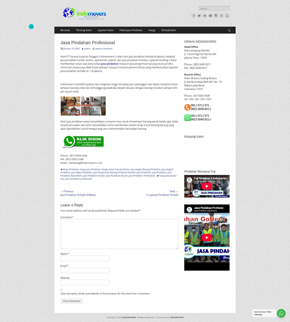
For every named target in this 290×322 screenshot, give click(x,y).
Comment (67, 217)
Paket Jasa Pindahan (130, 30)
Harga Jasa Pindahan (90, 169)
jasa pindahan (110, 63)
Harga (151, 30)
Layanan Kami (105, 30)
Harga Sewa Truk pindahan (115, 169)
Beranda (65, 30)
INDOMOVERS (129, 317)
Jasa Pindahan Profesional (142, 175)
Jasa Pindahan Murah (117, 175)
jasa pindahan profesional (78, 178)
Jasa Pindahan (144, 172)
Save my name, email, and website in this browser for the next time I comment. (105, 293)
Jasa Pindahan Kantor (94, 175)
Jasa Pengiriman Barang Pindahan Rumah (114, 172)
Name (64, 253)
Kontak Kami (168, 30)
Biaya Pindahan (71, 169)
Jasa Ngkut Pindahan (81, 172)
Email (64, 265)
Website (65, 278)
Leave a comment (103, 48)
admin (87, 48)
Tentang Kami (84, 30)
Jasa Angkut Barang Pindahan (145, 169)
